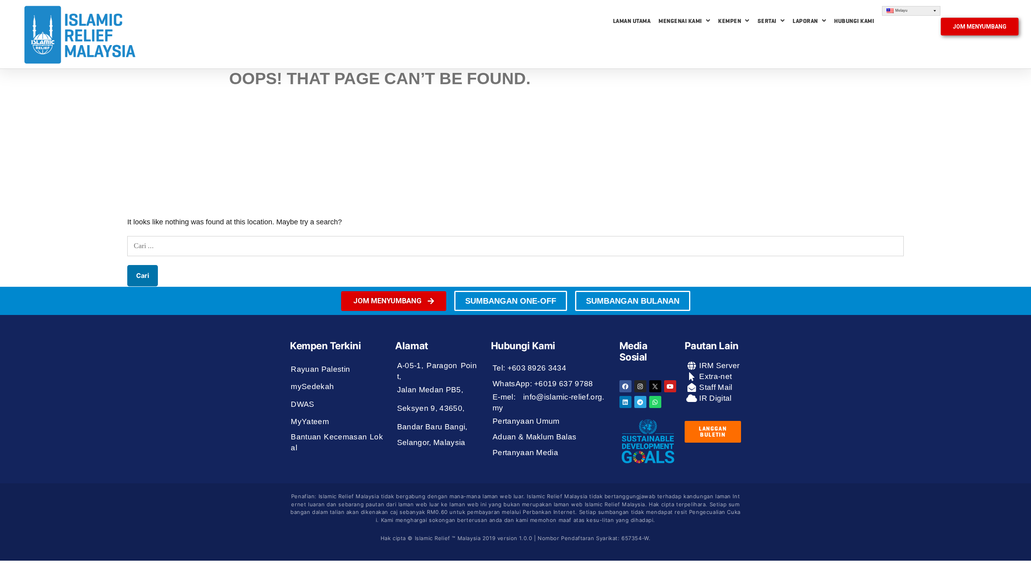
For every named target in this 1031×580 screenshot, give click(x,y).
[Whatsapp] (655, 402)
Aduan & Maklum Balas (535, 437)
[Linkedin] (625, 402)
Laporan (805, 21)
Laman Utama (632, 21)
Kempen (729, 21)
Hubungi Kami (854, 21)
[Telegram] (640, 402)
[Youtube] (670, 386)
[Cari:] (515, 246)
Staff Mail (715, 387)
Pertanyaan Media (525, 452)
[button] (980, 26)
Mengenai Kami (680, 21)
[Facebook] (625, 386)
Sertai (767, 21)
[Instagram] (640, 386)
